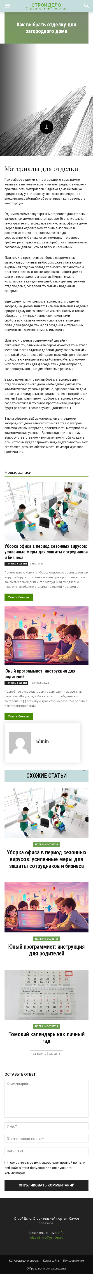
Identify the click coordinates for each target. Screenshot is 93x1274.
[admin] (20, 743)
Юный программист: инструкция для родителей (46, 950)
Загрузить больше (45, 1054)
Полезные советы (16, 563)
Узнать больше (19, 597)
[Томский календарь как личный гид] (46, 995)
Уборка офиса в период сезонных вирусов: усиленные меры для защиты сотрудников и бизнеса (46, 551)
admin (42, 741)
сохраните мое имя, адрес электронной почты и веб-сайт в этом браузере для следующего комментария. (45, 1168)
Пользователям (73, 1260)
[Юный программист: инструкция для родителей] (46, 635)
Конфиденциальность (24, 1260)
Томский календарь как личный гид (47, 1037)
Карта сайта (51, 1260)
